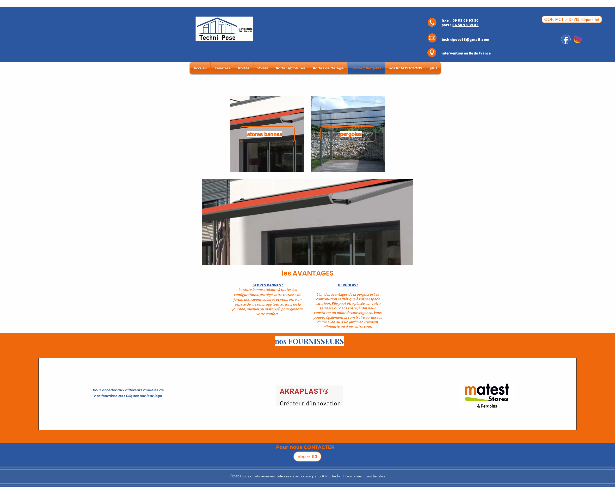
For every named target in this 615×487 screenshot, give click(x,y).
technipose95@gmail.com (466, 39)
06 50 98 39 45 (465, 24)
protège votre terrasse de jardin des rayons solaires (267, 297)
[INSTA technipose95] (577, 39)
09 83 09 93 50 (466, 20)
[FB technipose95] (566, 39)
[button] (406, 260)
